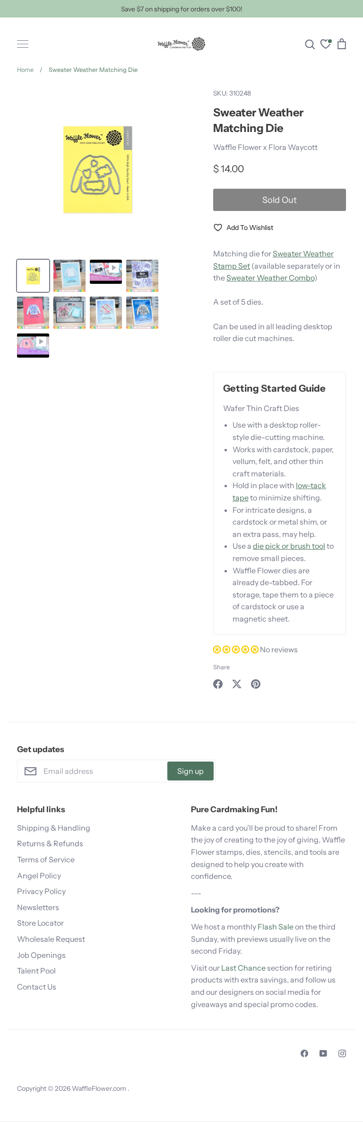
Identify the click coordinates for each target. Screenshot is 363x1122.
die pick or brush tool (289, 546)
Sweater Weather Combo (270, 277)
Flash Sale (276, 926)
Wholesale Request (51, 939)
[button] (236, 649)
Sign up (190, 771)
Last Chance (243, 968)
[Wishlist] (326, 45)
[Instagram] (342, 1053)
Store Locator (40, 923)
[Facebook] (304, 1053)
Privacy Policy (41, 891)
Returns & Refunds (50, 843)
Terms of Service (46, 859)
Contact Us (36, 986)
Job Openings (41, 955)
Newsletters (38, 907)
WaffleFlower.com (100, 1088)
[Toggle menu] (22, 44)
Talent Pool (36, 970)
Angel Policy (39, 875)
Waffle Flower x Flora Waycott (265, 147)
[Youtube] (323, 1053)
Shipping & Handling (53, 828)
